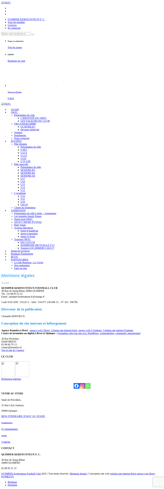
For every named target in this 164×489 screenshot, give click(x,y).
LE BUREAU (27, 126)
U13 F (23, 155)
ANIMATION (18, 210)
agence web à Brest (39, 330)
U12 (22, 196)
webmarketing (107, 333)
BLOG (14, 256)
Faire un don (20, 268)
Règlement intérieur (11, 379)
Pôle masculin (21, 164)
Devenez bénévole (29, 129)
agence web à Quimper (90, 330)
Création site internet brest (64, 330)
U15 (22, 184)
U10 (22, 201)
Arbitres (18, 132)
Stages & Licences (20, 251)
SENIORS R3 (27, 170)
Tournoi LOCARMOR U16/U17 (37, 248)
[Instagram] (82, 386)
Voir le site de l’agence (12, 350)
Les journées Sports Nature (27, 216)
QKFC (14, 112)
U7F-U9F (25, 161)
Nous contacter (21, 138)
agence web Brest (146, 473)
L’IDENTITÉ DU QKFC (33, 118)
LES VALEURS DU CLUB (35, 121)
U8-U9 (24, 204)
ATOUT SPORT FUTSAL (28, 222)
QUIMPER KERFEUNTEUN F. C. (26, 19)
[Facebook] (76, 386)
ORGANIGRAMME (25, 123)
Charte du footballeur (25, 207)
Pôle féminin (20, 144)
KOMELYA (7, 476)
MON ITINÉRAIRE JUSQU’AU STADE (23, 416)
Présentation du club (24, 115)
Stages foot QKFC (23, 219)
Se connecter (14, 28)
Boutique (12, 482)
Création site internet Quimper (118, 330)
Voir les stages (15, 47)
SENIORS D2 (27, 175)
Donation (12, 485)
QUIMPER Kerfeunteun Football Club (21, 473)
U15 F (23, 152)
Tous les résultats (16, 22)
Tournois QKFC (22, 239)
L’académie (20, 193)
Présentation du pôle (30, 147)
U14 (22, 187)
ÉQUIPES (16, 141)
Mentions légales (78, 473)
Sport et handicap (29, 230)
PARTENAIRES (19, 259)
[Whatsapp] (87, 386)
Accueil (15, 109)
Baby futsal (20, 225)
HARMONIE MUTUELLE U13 (37, 245)
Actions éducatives (23, 227)
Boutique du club (16, 61)
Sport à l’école (27, 236)
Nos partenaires (22, 265)
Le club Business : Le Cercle (28, 262)
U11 (22, 199)
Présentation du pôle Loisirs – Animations (35, 213)
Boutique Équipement (22, 253)
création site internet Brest (123, 473)
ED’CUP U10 (27, 242)
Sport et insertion (29, 233)
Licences (12, 25)
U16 (22, 181)
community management (127, 333)
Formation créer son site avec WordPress (77, 333)
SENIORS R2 (27, 173)
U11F (23, 158)
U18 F (23, 149)
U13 (22, 190)
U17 (22, 178)
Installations (20, 135)
